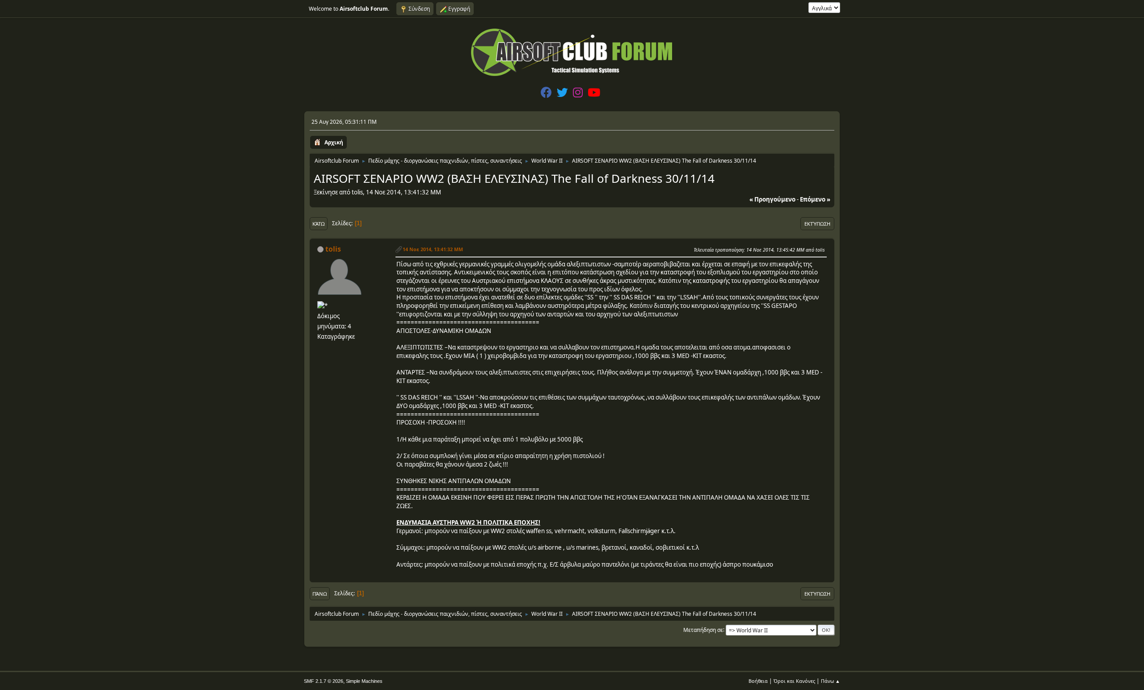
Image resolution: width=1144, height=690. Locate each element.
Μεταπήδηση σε (703, 629)
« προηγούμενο (772, 199)
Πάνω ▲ (830, 680)
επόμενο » (815, 199)
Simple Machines (364, 681)
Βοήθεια (758, 680)
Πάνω (319, 593)
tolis (333, 249)
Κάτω (318, 223)
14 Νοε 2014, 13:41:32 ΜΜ (433, 249)
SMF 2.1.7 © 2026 (323, 681)
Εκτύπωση (817, 223)
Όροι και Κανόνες (794, 680)
